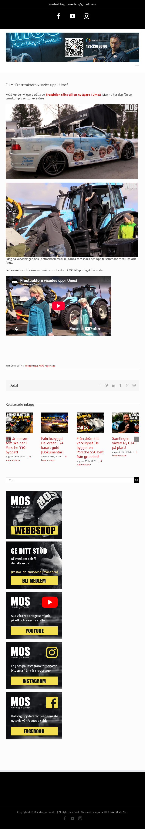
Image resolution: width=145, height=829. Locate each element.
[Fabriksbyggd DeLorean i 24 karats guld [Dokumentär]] (54, 422)
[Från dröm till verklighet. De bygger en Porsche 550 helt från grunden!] (90, 422)
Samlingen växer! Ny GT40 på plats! (124, 443)
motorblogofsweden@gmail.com (72, 4)
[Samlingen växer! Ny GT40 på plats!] (125, 422)
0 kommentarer (18, 458)
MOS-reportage (47, 365)
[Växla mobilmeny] (137, 64)
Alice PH (102, 812)
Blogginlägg (31, 365)
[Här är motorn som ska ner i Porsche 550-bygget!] (19, 422)
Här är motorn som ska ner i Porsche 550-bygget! (17, 445)
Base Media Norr (119, 812)
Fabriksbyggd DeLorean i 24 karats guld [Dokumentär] (52, 445)
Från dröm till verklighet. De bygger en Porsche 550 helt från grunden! (90, 447)
